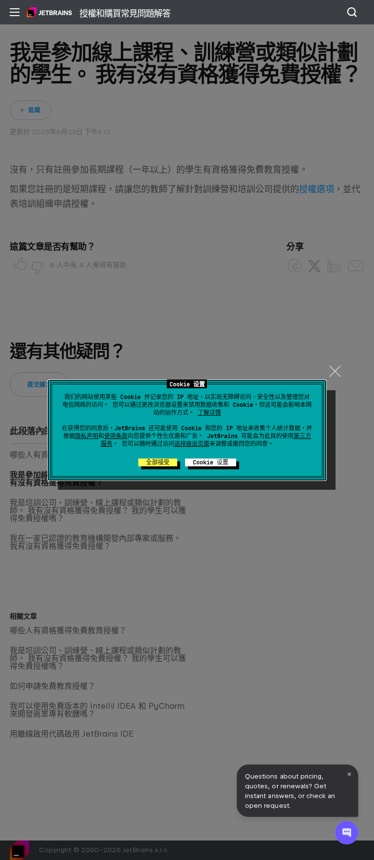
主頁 (49, 12)
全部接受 (157, 462)
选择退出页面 (191, 444)
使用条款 (116, 436)
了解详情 (209, 413)
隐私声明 (86, 436)
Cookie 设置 (210, 462)
